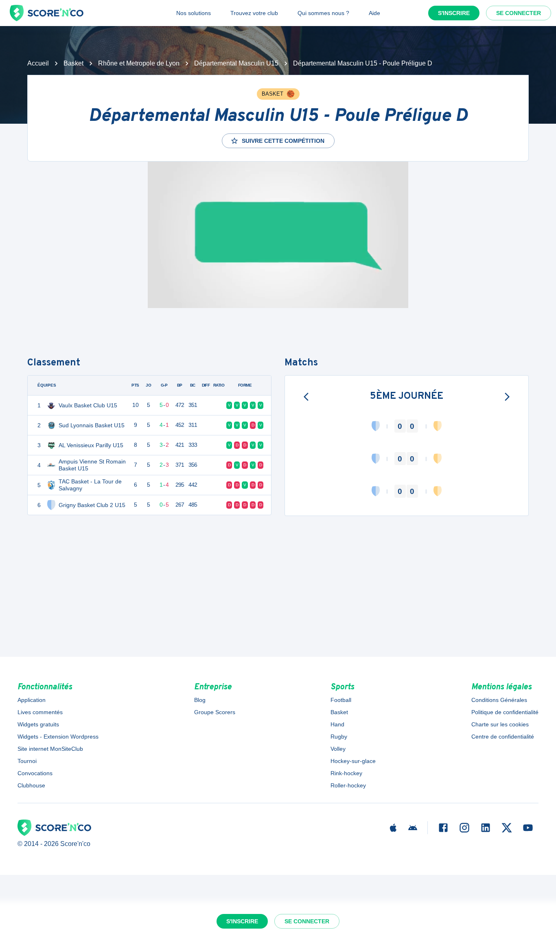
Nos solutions (193, 13)
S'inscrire (454, 13)
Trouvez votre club (254, 13)
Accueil (38, 63)
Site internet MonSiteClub (50, 748)
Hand (337, 724)
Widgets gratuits (38, 724)
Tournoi (27, 761)
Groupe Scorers (214, 712)
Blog (200, 700)
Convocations (35, 773)
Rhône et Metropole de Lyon (138, 63)
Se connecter (518, 13)
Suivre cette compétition (283, 141)
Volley (338, 748)
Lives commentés (40, 712)
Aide (374, 13)
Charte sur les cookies (500, 724)
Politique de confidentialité (504, 712)
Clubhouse (31, 785)
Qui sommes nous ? (323, 13)
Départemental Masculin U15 (236, 63)
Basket (73, 63)
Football (341, 700)
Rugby (339, 736)
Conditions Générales (499, 700)
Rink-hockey (346, 773)
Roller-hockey (348, 785)
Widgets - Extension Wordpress (58, 736)
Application (32, 700)
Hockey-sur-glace (353, 761)
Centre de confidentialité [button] (502, 736)
